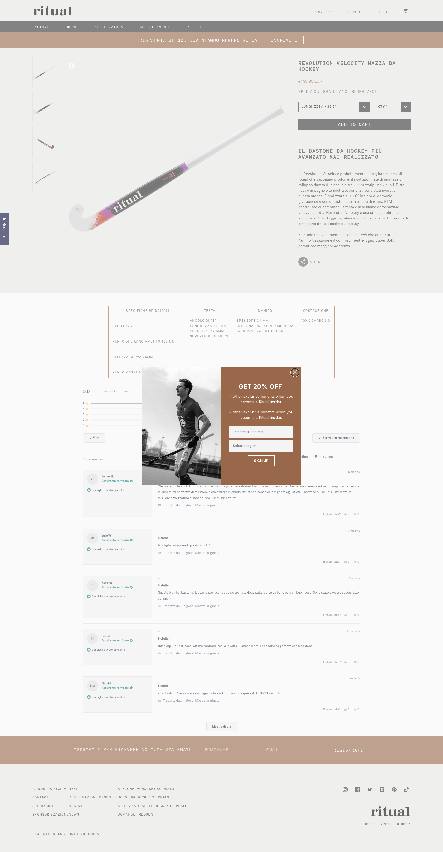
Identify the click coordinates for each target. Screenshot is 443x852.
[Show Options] (289, 445)
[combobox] (260, 445)
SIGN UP (261, 460)
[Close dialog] (295, 372)
